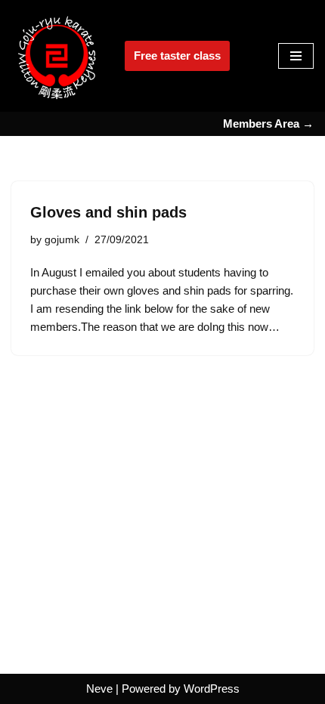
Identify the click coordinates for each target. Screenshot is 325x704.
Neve (99, 688)
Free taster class (177, 55)
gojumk (62, 239)
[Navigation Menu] (296, 56)
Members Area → (268, 123)
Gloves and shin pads (108, 212)
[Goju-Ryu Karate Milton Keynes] (56, 56)
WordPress (212, 688)
